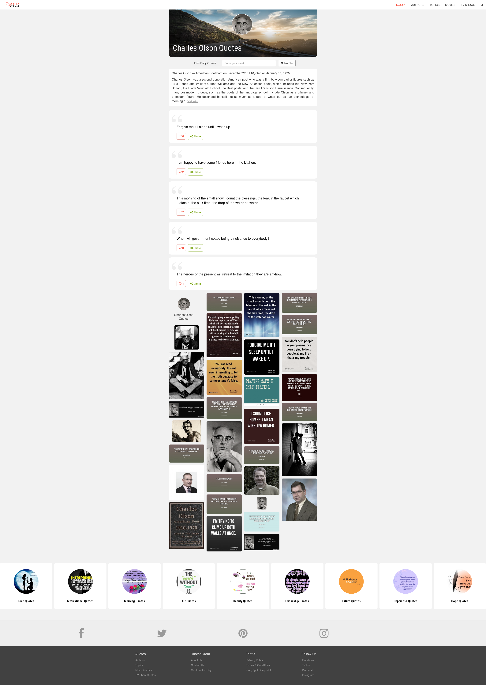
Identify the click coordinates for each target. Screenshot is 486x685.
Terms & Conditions (258, 665)
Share (197, 136)
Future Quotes (297, 601)
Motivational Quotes (26, 601)
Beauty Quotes (188, 601)
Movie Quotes (143, 670)
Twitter (306, 665)
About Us (196, 660)
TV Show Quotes (145, 675)
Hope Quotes (405, 601)
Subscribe (287, 63)
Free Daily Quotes (205, 63)
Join (402, 5)
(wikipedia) (192, 101)
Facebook (308, 660)
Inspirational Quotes (460, 601)
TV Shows (468, 5)
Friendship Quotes (243, 601)
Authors (417, 5)
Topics (434, 5)
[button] (482, 4)
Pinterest (307, 670)
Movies (450, 5)
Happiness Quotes (351, 601)
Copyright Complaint (258, 670)
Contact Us (197, 665)
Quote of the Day (201, 670)
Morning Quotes (80, 601)
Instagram (308, 675)
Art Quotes (134, 601)
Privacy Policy (254, 660)
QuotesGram (12, 4)
